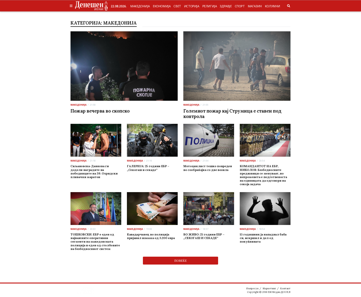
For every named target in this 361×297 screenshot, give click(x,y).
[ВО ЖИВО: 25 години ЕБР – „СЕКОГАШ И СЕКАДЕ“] (209, 208)
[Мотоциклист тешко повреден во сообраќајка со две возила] (209, 140)
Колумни (272, 6)
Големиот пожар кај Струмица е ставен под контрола (232, 113)
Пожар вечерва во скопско (100, 111)
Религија (209, 6)
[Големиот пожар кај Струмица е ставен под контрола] (237, 66)
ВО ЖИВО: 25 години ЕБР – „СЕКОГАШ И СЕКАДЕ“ (203, 236)
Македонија (140, 6)
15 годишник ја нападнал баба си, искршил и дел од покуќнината (263, 237)
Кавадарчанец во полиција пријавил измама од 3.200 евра (151, 236)
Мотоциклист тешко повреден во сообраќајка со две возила (207, 167)
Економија (162, 6)
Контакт (285, 288)
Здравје (226, 6)
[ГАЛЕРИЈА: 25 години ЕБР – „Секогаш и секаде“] (152, 140)
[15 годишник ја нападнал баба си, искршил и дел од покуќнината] (265, 208)
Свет (177, 6)
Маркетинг (269, 288)
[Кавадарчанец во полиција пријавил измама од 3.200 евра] (152, 208)
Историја (191, 6)
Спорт (240, 6)
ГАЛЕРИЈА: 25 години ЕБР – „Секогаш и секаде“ (148, 167)
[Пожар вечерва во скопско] (124, 66)
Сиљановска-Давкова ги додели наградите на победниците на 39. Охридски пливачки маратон (94, 171)
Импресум (252, 288)
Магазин (255, 6)
